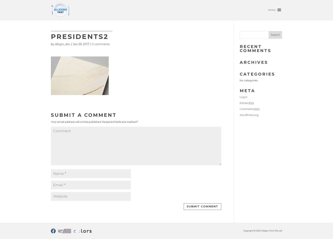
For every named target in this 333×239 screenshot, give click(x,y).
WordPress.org (249, 114)
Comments (250, 108)
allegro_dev (62, 44)
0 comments (101, 44)
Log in (243, 96)
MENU (272, 10)
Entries (247, 102)
